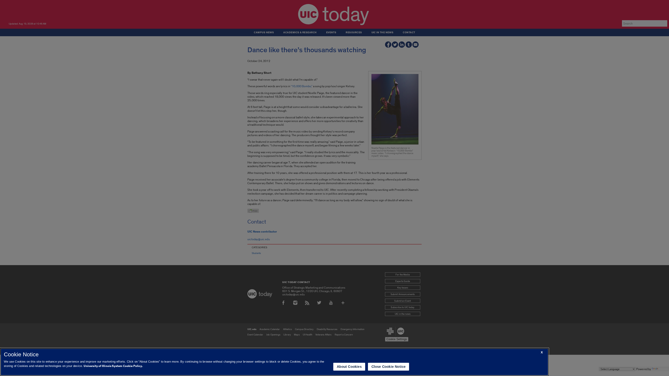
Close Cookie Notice (388, 367)
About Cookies (349, 367)
